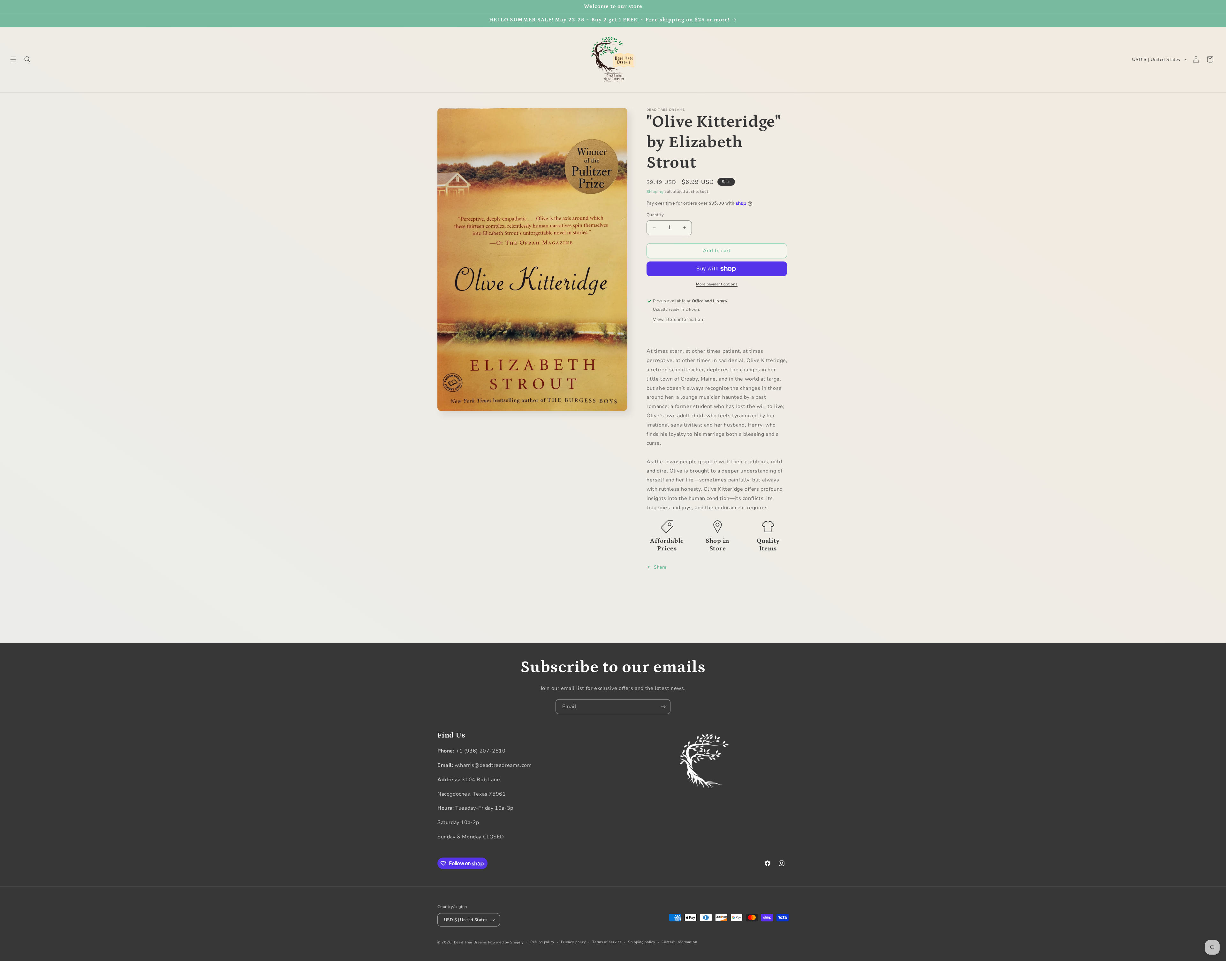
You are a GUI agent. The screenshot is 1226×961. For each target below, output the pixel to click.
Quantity (655, 215)
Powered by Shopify (506, 942)
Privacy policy (573, 942)
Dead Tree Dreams (470, 942)
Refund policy (542, 942)
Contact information (679, 942)
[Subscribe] (663, 706)
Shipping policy (641, 942)
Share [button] (660, 567)
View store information (678, 319)
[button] (13, 59)
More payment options (717, 284)
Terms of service (607, 942)
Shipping (655, 191)
